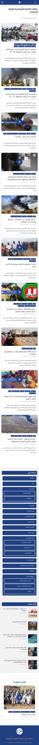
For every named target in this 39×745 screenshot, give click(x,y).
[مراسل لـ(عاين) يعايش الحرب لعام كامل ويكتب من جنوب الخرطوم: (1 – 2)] (19, 77)
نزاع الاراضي (28, 553)
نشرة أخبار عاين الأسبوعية (19, 621)
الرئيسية (24, 44)
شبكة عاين (31, 54)
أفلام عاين (33, 133)
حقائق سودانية (27, 493)
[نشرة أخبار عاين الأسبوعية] (32, 625)
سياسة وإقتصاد (30, 538)
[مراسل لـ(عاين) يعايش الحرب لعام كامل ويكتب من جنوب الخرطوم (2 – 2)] (19, 32)
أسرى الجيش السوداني (28, 714)
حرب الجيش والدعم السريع (30, 46)
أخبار (34, 44)
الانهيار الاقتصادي (26, 542)
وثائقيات (16, 46)
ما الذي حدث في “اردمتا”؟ (25, 137)
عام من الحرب (21, 46)
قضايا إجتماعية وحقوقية (27, 565)
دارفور (5, 133)
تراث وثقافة (31, 521)
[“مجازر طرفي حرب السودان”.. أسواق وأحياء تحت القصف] (19, 204)
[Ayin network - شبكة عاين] (19, 2)
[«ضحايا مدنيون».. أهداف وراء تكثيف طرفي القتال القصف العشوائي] (19, 424)
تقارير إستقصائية (29, 527)
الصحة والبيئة (30, 511)
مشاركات (31, 571)
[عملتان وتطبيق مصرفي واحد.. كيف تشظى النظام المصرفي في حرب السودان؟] (32, 638)
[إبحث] (2, 2)
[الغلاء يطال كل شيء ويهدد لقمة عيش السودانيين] (32, 651)
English (32, 478)
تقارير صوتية (31, 532)
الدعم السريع (29, 44)
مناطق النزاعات (32, 91)
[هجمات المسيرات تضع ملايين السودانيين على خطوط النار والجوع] (32, 664)
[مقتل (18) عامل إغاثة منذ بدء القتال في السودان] (19, 337)
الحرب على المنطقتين (25, 580)
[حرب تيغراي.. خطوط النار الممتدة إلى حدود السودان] (32, 613)
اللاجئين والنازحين (18, 44)
